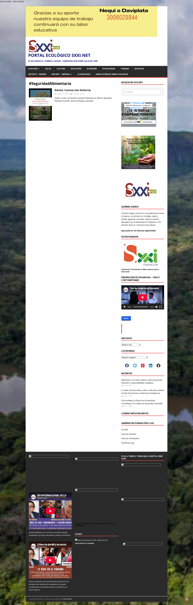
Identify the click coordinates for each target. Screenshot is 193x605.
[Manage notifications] (187, 599)
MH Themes (67, 599)
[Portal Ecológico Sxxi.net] (91, 35)
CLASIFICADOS (83, 74)
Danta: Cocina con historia (72, 90)
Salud (48, 68)
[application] (142, 297)
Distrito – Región (37, 74)
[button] (127, 365)
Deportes (139, 68)
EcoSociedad (108, 68)
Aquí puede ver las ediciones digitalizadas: (138, 230)
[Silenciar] (156, 307)
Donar (126, 318)
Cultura (61, 68)
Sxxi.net (75, 94)
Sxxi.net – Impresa (60, 74)
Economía (92, 68)
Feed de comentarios (130, 438)
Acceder (124, 429)
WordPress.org (127, 443)
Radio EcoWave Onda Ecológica (112, 74)
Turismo (125, 68)
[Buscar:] (142, 92)
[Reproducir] (124, 307)
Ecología (33, 68)
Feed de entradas (128, 434)
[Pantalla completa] (160, 307)
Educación (76, 68)
